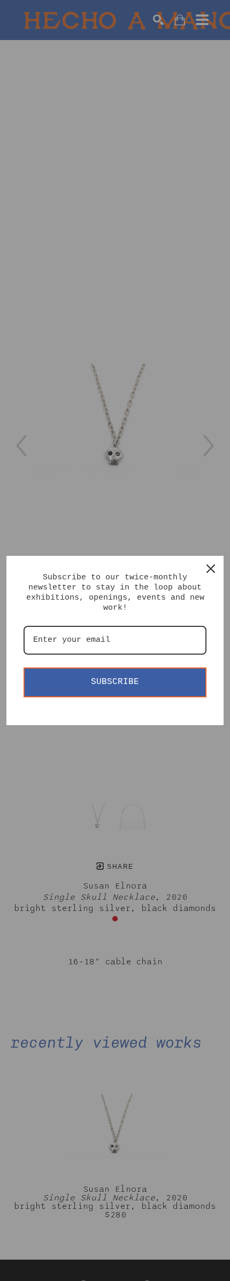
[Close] (211, 568)
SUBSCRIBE (115, 682)
